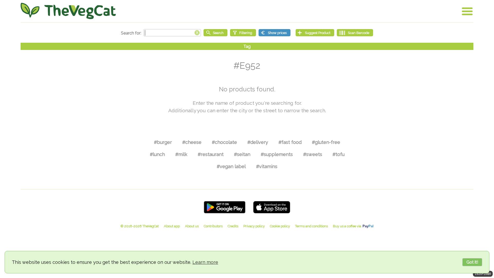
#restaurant (211, 154)
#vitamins (266, 166)
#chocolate (224, 142)
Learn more (205, 262)
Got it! (472, 262)
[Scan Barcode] (355, 32)
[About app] (172, 226)
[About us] (192, 226)
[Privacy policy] (254, 226)
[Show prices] (274, 32)
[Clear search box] (197, 32)
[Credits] (233, 226)
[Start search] (215, 32)
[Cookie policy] (280, 226)
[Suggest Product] (315, 32)
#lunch (157, 154)
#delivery (257, 142)
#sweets (312, 154)
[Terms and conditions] (311, 226)
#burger (163, 142)
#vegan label (231, 166)
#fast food (290, 142)
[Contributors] (213, 226)
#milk (181, 154)
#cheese (191, 142)
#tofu (338, 154)
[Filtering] (243, 32)
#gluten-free (326, 142)
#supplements (277, 154)
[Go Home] (68, 11)
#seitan (242, 154)
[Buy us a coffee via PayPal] (353, 226)
